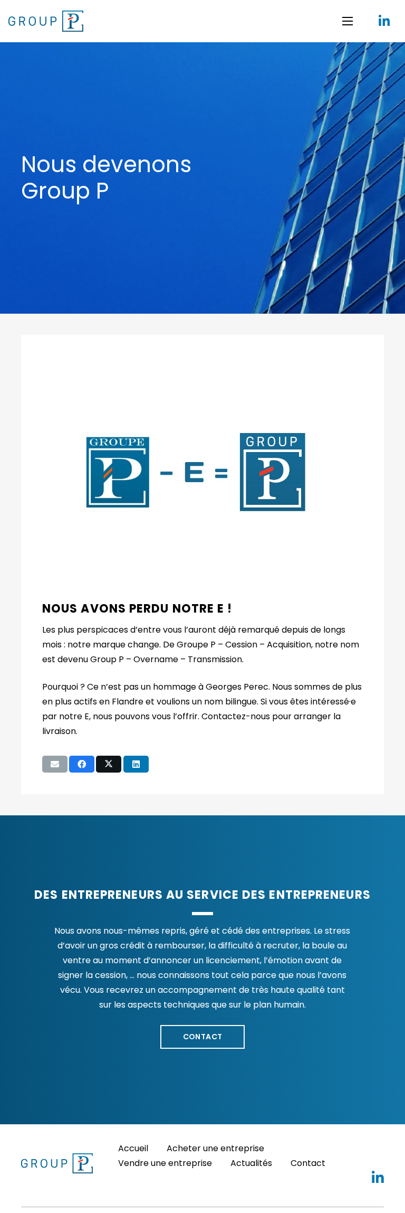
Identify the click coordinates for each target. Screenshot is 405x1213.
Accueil (133, 1148)
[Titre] (384, 21)
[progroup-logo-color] (45, 21)
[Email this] (55, 764)
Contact (308, 1163)
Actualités (251, 1163)
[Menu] (347, 21)
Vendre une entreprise (165, 1163)
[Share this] (81, 764)
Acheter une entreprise (215, 1148)
